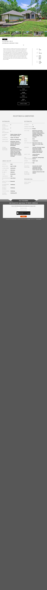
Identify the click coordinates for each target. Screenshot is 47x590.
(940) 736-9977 (23, 93)
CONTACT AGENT (23, 103)
